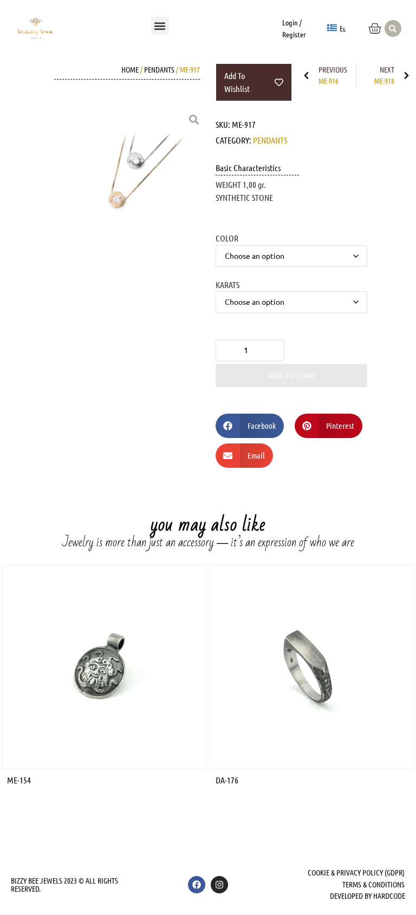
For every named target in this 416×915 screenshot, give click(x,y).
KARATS (227, 284)
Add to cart (292, 375)
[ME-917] (134, 178)
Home (130, 69)
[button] (160, 26)
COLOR (227, 238)
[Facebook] (196, 884)
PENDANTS (159, 69)
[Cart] (374, 28)
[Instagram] (219, 884)
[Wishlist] (350, 21)
